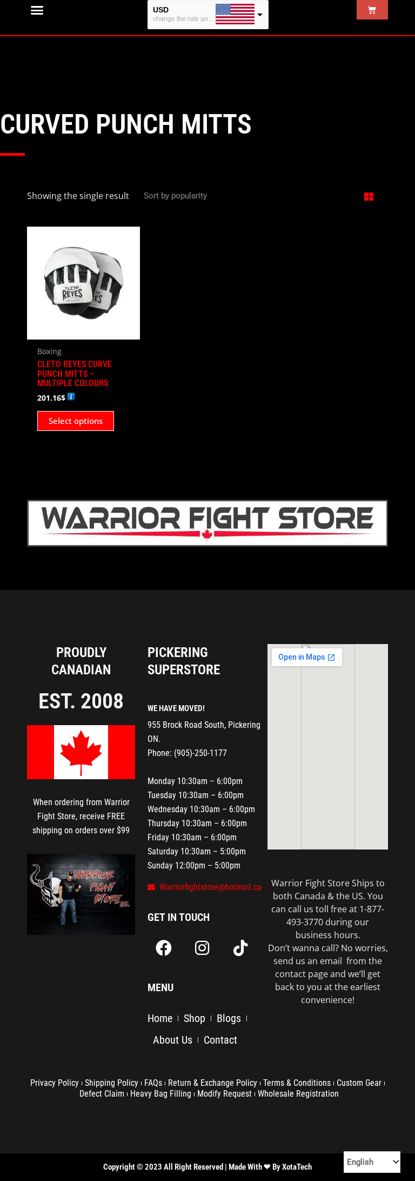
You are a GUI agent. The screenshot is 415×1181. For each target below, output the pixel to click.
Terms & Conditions (297, 1083)
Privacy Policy (54, 1083)
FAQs (153, 1083)
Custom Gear (359, 1083)
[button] (37, 10)
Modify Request (224, 1094)
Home (160, 1018)
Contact (220, 1039)
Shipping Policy (111, 1083)
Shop (194, 1018)
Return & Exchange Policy (212, 1083)
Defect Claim (101, 1094)
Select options (76, 420)
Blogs (229, 1018)
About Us (172, 1039)
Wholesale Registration (298, 1094)
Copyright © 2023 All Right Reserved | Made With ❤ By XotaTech (207, 1167)
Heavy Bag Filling (160, 1094)
